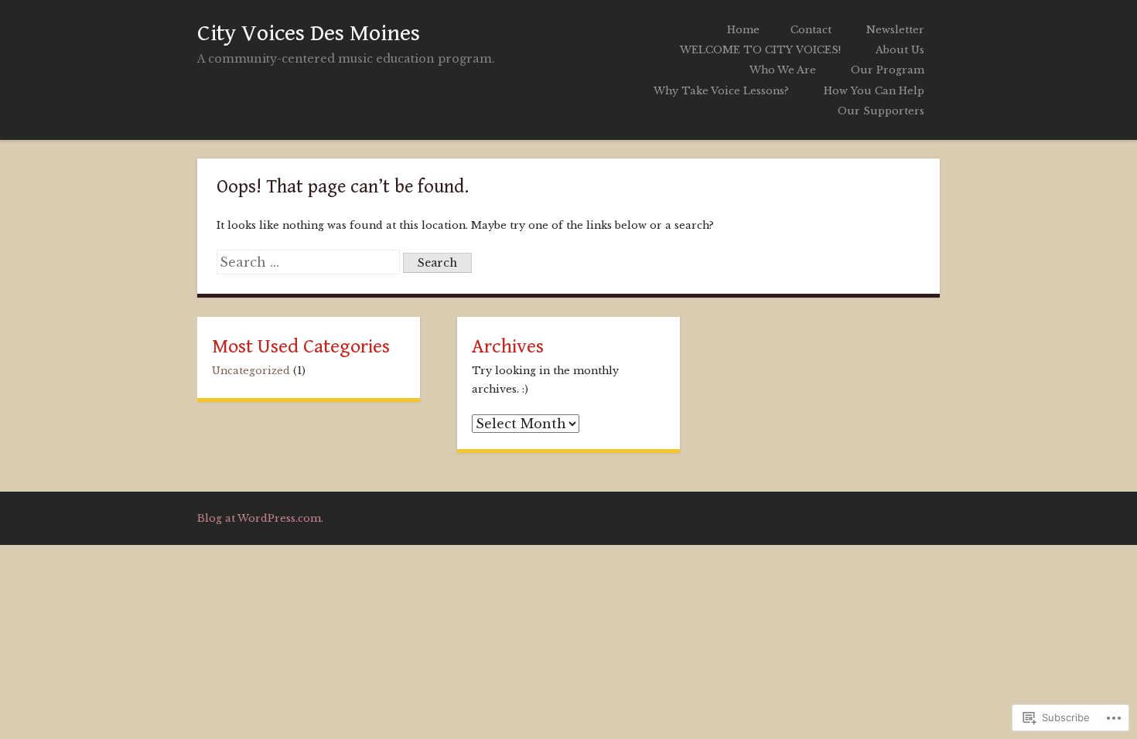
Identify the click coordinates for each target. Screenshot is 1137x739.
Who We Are (782, 70)
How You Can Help (874, 91)
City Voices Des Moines (308, 33)
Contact (810, 30)
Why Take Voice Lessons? (721, 91)
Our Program (887, 70)
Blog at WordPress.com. (260, 518)
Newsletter (895, 30)
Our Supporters (881, 111)
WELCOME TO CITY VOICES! (760, 50)
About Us (900, 50)
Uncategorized (251, 370)
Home (743, 30)
